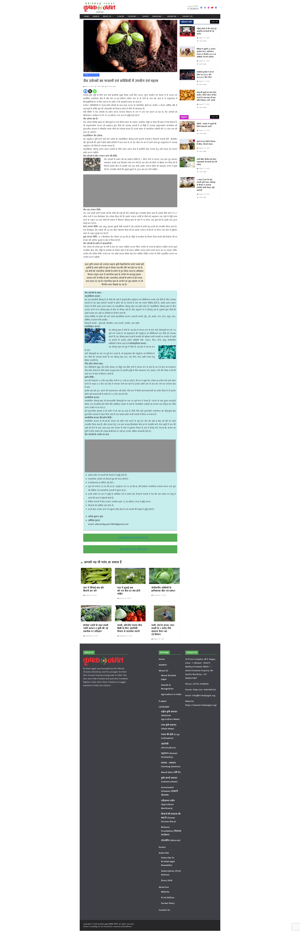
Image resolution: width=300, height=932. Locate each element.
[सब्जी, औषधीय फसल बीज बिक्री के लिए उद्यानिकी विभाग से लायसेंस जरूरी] (130, 607)
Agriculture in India (171, 694)
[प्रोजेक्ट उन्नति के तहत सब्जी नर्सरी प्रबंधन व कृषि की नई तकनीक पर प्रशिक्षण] (96, 607)
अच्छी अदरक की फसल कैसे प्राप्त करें (133, 537)
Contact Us (187, 16)
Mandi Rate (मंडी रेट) (171, 772)
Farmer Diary (167, 903)
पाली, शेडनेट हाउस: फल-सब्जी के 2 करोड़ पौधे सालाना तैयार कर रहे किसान (163, 629)
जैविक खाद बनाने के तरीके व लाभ (133, 549)
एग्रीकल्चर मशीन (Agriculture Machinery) (168, 804)
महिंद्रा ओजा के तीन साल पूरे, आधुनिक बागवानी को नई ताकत (207, 31)
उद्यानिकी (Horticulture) (91, 75)
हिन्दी (196, 6)
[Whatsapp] (95, 91)
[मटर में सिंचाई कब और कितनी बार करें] (96, 569)
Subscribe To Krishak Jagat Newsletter (168, 861)
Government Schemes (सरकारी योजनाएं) (169, 791)
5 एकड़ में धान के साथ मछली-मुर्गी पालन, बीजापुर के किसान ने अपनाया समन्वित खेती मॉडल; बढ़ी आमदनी (206, 185)
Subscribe (156, 16)
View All (214, 21)
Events (145, 16)
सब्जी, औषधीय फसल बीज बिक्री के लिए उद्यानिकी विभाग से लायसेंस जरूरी (129, 628)
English (190, 6)
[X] (90, 91)
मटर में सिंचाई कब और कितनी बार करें (93, 589)
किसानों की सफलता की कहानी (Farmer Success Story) (170, 817)
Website (165, 892)
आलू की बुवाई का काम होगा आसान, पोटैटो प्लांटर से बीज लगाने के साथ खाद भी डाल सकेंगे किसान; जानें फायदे (206, 96)
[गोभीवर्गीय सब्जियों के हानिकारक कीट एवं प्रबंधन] (164, 569)
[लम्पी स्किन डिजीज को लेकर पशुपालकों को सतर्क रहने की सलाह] (187, 166)
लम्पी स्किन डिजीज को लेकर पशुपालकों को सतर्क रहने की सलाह (207, 162)
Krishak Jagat (111, 86)
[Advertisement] (130, 190)
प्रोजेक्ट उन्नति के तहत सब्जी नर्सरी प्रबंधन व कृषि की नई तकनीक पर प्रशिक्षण (95, 628)
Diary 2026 (166, 880)
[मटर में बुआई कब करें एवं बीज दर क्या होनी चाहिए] (130, 569)
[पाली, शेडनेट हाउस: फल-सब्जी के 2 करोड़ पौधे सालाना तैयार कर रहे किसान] (164, 607)
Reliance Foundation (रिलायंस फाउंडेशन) (171, 831)
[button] (112, 16)
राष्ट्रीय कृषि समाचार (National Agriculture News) (170, 715)
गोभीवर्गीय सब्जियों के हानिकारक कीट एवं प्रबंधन (163, 589)
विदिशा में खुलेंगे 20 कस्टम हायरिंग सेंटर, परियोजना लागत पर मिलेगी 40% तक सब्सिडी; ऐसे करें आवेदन (206, 53)
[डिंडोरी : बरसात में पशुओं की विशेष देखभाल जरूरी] (187, 129)
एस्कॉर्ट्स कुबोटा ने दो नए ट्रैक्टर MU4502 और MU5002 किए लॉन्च (205, 75)
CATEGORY (132, 16)
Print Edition (167, 897)
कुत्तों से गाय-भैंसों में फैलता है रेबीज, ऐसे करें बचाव (206, 143)
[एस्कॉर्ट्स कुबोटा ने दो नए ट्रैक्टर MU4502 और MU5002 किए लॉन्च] (187, 78)
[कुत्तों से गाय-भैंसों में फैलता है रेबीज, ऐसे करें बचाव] (187, 147)
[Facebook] (85, 91)
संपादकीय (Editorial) (170, 840)
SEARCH (96, 16)
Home (86, 16)
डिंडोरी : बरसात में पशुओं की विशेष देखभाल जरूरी (206, 125)
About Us (107, 16)
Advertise (171, 16)
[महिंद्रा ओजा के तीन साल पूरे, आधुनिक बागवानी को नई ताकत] (187, 35)
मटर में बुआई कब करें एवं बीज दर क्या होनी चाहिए (128, 591)
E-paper (120, 16)
